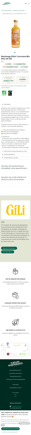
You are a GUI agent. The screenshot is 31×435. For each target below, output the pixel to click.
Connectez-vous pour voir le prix (11, 86)
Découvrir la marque (9, 248)
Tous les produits (6, 10)
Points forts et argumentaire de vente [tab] (15, 151)
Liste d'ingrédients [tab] (9, 154)
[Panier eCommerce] (25, 3)
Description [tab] (7, 104)
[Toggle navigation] (28, 3)
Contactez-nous (16, 406)
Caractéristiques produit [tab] (11, 157)
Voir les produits (7, 252)
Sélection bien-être (19, 10)
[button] (1, 33)
